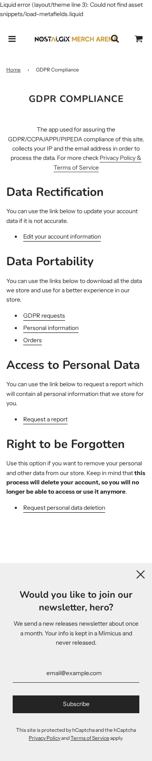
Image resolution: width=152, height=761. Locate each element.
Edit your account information (62, 236)
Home (13, 69)
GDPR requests (44, 315)
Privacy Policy (44, 738)
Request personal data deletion (64, 507)
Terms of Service (90, 738)
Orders (32, 340)
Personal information (51, 328)
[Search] (115, 39)
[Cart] (139, 39)
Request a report (45, 419)
